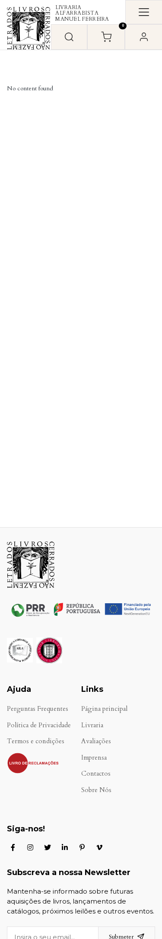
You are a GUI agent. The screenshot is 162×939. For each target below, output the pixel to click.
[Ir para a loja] (69, 37)
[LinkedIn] (65, 847)
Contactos (96, 773)
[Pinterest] (82, 847)
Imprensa (94, 757)
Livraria (92, 725)
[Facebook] (13, 847)
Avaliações (96, 741)
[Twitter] (47, 847)
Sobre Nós (96, 790)
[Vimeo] (99, 847)
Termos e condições (35, 741)
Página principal (104, 708)
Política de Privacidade (39, 725)
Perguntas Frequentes (37, 708)
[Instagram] (30, 847)
